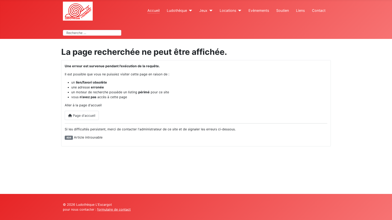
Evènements (258, 10)
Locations (228, 10)
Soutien (282, 10)
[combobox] (92, 33)
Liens (300, 10)
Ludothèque (177, 10)
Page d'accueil (83, 115)
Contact (318, 10)
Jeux (203, 10)
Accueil (153, 10)
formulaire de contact (114, 209)
